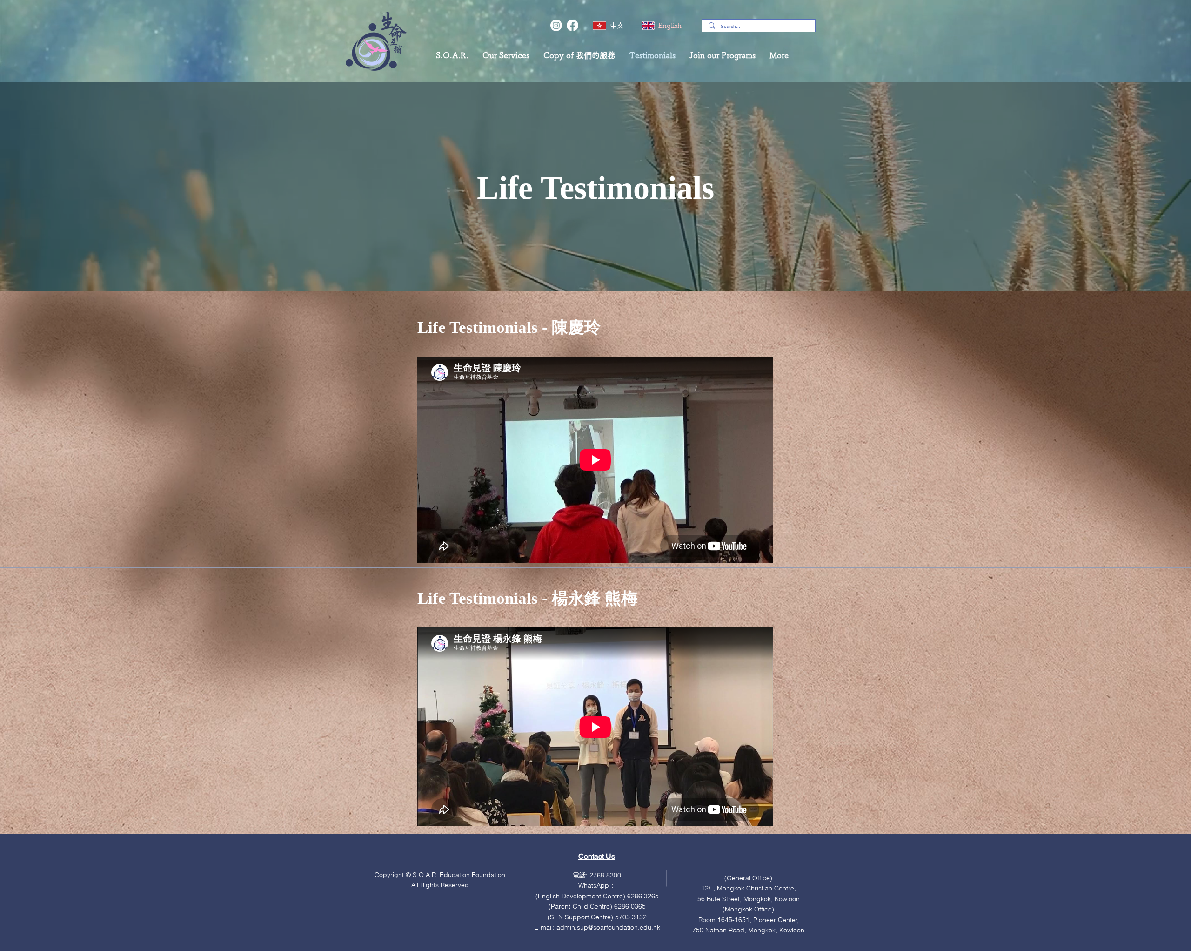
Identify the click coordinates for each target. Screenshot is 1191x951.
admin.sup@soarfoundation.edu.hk (608, 927)
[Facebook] (572, 25)
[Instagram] (556, 25)
